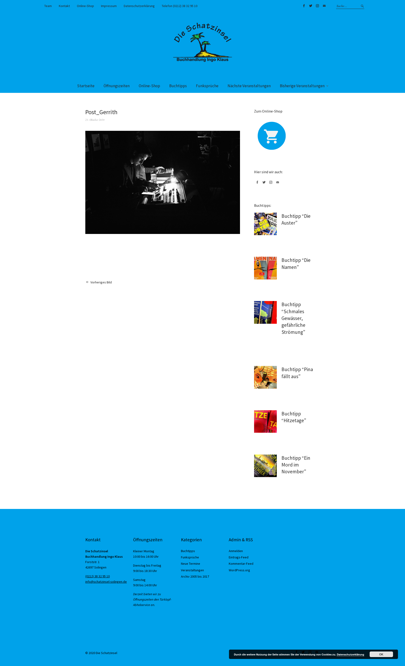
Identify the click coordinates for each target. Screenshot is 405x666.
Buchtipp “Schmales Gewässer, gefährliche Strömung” (293, 318)
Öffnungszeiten (117, 85)
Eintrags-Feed (238, 557)
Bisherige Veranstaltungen (302, 85)
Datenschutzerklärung (139, 6)
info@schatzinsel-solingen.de (106, 581)
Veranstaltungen (192, 570)
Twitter (310, 5)
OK (381, 654)
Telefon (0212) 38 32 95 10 (179, 6)
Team (48, 6)
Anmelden (236, 551)
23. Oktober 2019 (95, 119)
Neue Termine (190, 563)
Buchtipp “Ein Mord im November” (295, 465)
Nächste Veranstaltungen (249, 85)
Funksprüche (207, 85)
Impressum (109, 6)
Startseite (85, 85)
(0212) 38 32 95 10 (97, 576)
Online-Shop (85, 6)
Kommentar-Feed (241, 563)
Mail (324, 5)
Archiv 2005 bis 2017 (195, 576)
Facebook (303, 5)
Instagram (317, 5)
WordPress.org (239, 570)
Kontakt (64, 6)
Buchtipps (178, 85)
